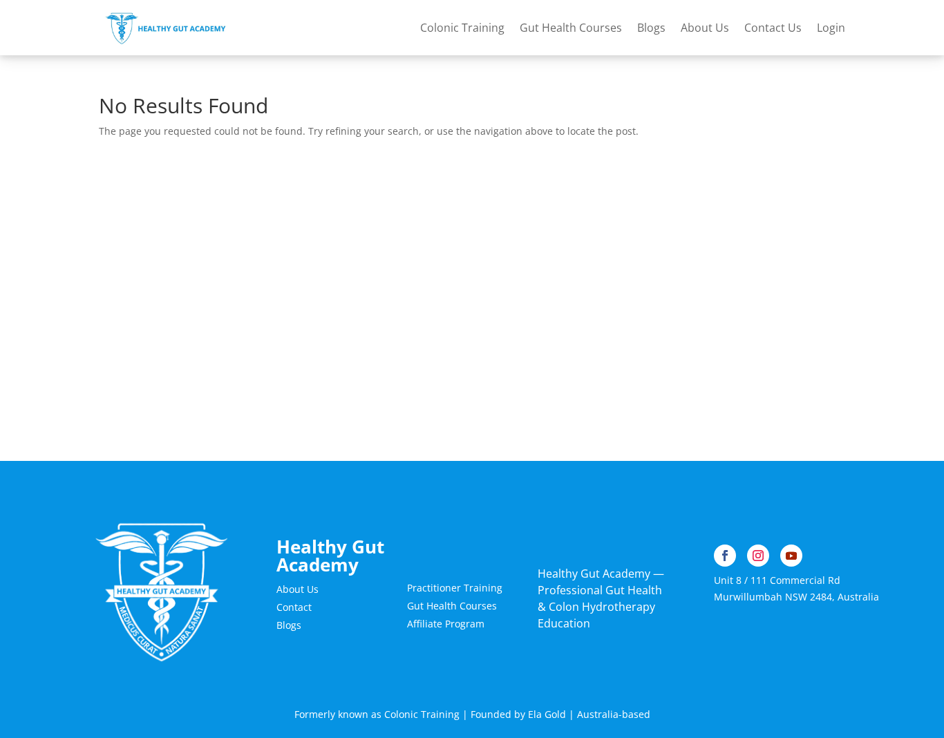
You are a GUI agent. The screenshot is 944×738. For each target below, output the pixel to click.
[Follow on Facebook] (725, 556)
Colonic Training (462, 27)
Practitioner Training (454, 587)
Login (831, 27)
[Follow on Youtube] (791, 556)
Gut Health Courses (571, 27)
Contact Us (773, 27)
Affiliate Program (445, 623)
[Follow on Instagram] (758, 556)
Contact (294, 607)
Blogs (651, 27)
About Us (705, 27)
